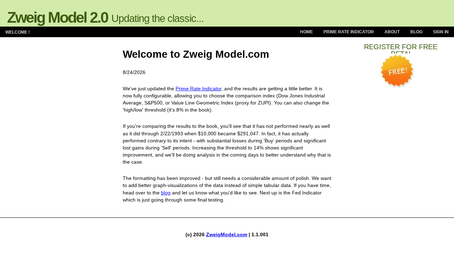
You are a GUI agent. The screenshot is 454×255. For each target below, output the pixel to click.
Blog (416, 31)
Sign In (441, 31)
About (392, 31)
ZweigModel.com (226, 234)
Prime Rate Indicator (348, 31)
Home (306, 31)
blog (166, 193)
